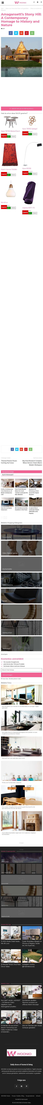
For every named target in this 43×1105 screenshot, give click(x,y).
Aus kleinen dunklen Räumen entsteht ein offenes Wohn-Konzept (30, 1002)
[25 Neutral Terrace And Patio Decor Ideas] (11, 956)
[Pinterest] (41, 2)
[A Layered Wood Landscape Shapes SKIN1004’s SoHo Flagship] (35, 502)
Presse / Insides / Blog (18, 1096)
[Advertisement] (21, 92)
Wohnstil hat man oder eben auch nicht (13, 758)
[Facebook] (34, 2)
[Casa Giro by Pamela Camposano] (7, 502)
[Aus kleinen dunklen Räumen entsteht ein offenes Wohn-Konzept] (32, 992)
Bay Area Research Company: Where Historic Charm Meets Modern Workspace (32, 463)
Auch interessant (7, 475)
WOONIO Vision (5, 1096)
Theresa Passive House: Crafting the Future (9, 462)
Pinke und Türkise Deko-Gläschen (11, 782)
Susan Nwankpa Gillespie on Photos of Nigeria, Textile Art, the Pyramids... (32, 943)
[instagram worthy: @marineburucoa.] (32, 956)
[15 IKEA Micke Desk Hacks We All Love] (11, 933)
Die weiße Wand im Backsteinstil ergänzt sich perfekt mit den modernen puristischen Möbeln (19, 733)
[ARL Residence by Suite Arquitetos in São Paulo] (21, 502)
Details (13, 136)
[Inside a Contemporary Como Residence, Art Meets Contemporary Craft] (7, 483)
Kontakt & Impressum (21, 1099)
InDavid (38, 1096)
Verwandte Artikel (8, 472)
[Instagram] (37, 2)
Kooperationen (30, 1096)
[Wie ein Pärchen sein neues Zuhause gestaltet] (32, 1017)
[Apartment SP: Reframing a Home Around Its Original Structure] (35, 483)
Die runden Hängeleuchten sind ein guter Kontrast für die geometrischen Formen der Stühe (18, 807)
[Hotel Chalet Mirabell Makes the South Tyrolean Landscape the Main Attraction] (21, 483)
